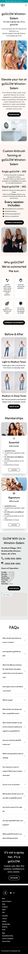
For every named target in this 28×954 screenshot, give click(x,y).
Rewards (4, 927)
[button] (25, 5)
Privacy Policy (6, 941)
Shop (3, 904)
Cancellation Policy (7, 936)
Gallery (4, 921)
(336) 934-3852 (13, 558)
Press (3, 929)
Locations (5, 907)
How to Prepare (6, 901)
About (4, 909)
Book (3, 898)
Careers (4, 918)
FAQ (3, 912)
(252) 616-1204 (12, 563)
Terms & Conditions (7, 938)
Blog (3, 933)
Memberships (6, 924)
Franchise (5, 916)
